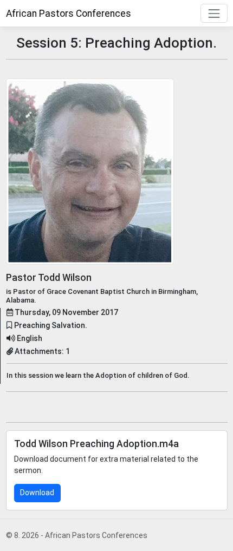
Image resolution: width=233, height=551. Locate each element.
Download (37, 492)
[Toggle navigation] (213, 13)
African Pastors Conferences (68, 13)
